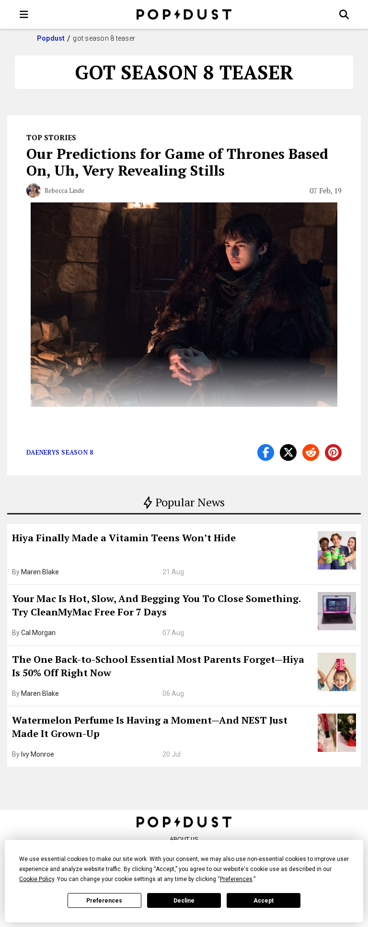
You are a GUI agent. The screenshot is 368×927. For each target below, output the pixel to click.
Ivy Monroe (37, 754)
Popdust (51, 38)
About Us (184, 839)
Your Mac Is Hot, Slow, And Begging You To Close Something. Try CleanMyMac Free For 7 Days (156, 605)
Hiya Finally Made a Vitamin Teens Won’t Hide (124, 537)
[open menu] (24, 14)
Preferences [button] (236, 879)
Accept (263, 900)
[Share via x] (288, 452)
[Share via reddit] (310, 452)
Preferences (104, 900)
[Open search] (344, 14)
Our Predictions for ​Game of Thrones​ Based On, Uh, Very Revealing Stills (177, 162)
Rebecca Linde (64, 190)
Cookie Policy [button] (36, 879)
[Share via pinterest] (333, 452)
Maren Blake (40, 572)
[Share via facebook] (265, 452)
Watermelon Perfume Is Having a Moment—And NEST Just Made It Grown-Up (150, 727)
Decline (184, 900)
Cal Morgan (38, 633)
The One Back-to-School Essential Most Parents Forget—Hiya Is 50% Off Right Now (158, 666)
